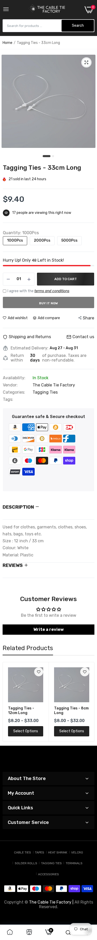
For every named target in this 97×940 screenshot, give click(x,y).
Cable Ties (22, 852)
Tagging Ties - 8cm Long (71, 710)
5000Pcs (69, 240)
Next (87, 702)
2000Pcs (42, 240)
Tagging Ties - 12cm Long (21, 710)
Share (88, 318)
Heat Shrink (57, 852)
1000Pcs (15, 240)
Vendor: (10, 385)
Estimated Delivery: (29, 348)
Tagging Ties (45, 392)
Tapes (39, 852)
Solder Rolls (26, 863)
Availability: (14, 378)
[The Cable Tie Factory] (46, 9)
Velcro (77, 852)
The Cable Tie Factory (54, 385)
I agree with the (38, 291)
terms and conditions (51, 291)
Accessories (48, 874)
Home (7, 43)
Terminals (74, 863)
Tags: (8, 399)
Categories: (14, 392)
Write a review (48, 629)
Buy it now (48, 303)
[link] (38, 671)
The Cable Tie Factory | (51, 902)
